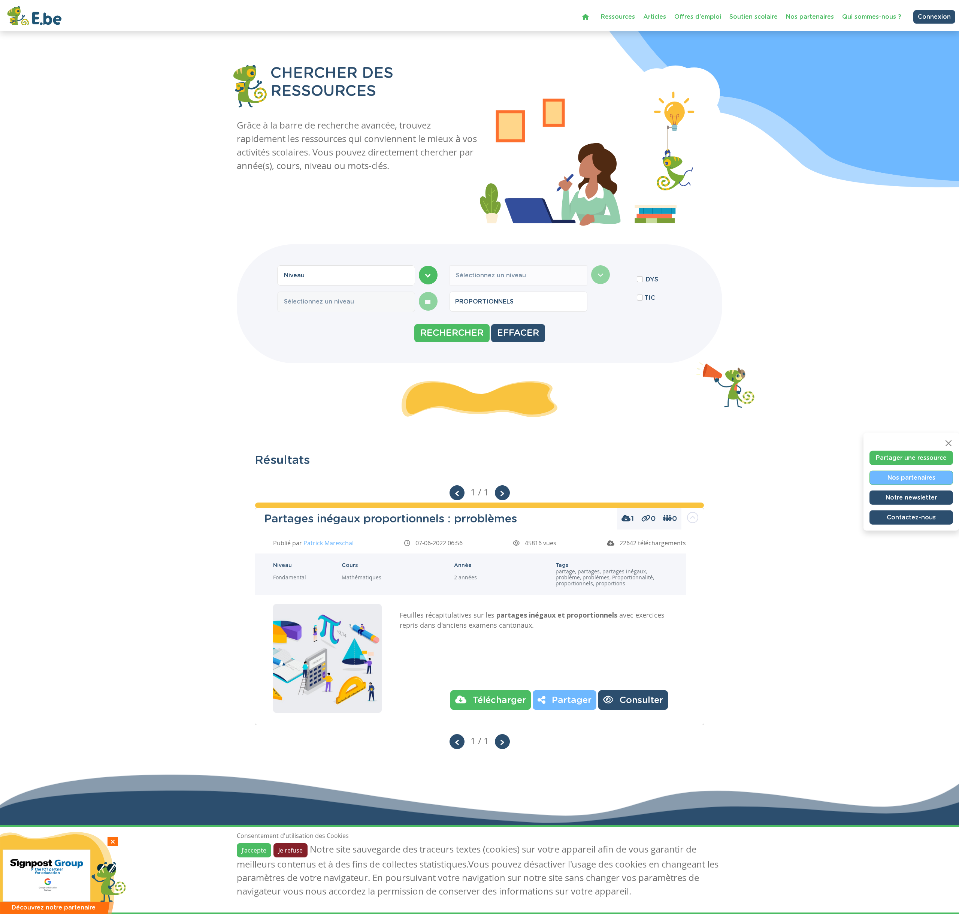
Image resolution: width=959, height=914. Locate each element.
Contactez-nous (911, 517)
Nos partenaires (810, 17)
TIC (649, 298)
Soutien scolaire (753, 17)
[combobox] (346, 275)
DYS (652, 280)
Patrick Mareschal (328, 543)
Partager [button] (570, 700)
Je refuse (290, 850)
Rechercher (452, 333)
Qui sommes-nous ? (871, 17)
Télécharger (498, 700)
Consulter (640, 700)
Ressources (618, 17)
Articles (654, 17)
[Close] (948, 442)
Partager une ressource (911, 458)
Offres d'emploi (697, 17)
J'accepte (254, 850)
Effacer (518, 333)
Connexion (934, 17)
